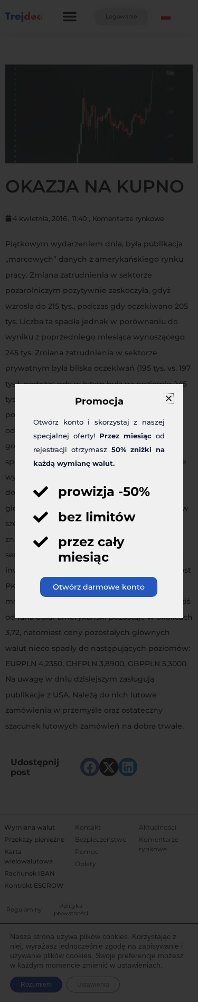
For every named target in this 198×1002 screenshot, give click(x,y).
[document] (99, 501)
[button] (169, 398)
